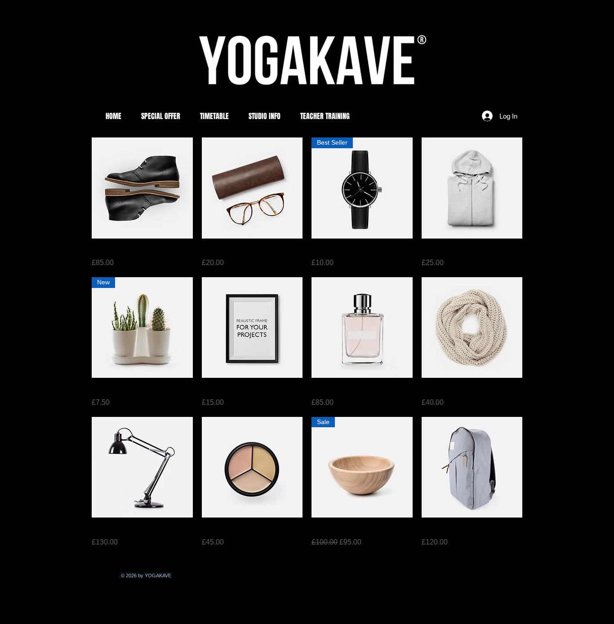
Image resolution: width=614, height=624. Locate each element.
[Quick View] (142, 188)
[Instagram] (103, 576)
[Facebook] (112, 576)
